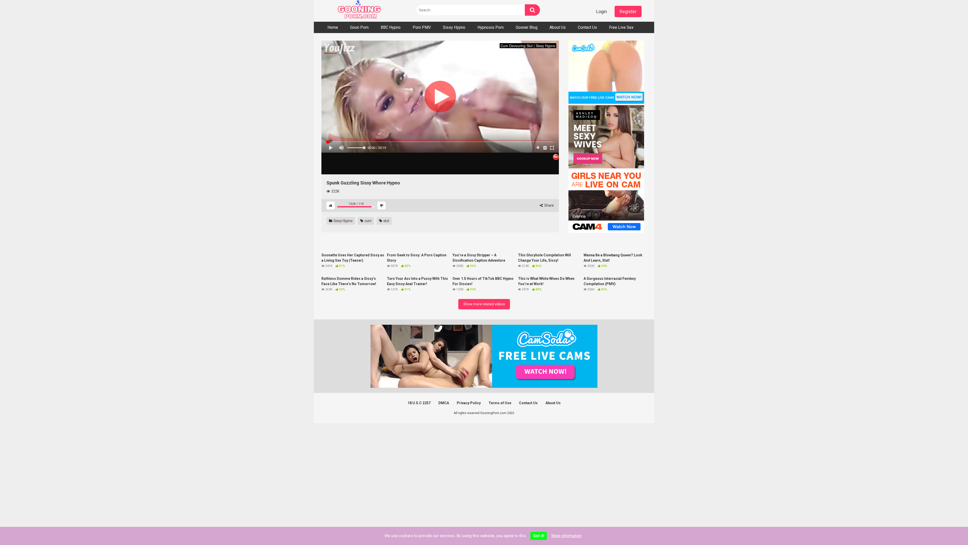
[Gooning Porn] (359, 11)
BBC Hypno (391, 27)
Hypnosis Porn (490, 27)
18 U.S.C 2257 (419, 403)
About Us (558, 27)
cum (368, 221)
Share (548, 205)
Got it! (538, 535)
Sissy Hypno (454, 27)
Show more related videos (484, 304)
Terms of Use (500, 403)
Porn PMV (422, 27)
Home (332, 27)
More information (566, 535)
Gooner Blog (526, 27)
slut (386, 221)
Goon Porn (359, 27)
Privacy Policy (469, 403)
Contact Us (587, 27)
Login (601, 11)
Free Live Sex (621, 27)
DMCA (443, 403)
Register (628, 11)
